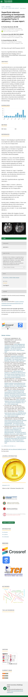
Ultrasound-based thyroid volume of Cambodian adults (15, 412)
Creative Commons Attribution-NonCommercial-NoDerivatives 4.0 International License (12, 303)
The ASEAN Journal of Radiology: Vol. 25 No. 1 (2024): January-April (14, 441)
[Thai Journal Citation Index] (13, 577)
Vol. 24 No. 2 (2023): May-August (10, 8)
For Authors (5, 534)
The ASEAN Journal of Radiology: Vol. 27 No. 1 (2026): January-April (14, 415)
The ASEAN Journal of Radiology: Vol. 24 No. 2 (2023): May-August (15, 385)
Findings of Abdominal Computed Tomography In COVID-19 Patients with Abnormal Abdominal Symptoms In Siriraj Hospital (15, 393)
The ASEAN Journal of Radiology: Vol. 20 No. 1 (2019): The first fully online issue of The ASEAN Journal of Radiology (14, 375)
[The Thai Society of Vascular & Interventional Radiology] (14, 516)
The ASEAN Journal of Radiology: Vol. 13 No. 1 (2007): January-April (14, 350)
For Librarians (5, 536)
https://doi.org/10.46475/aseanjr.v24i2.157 (14, 48)
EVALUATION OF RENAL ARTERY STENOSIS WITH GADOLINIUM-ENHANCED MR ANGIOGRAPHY (15, 422)
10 (12, 446)
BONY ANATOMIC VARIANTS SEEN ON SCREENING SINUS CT (15, 400)
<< (2, 446)
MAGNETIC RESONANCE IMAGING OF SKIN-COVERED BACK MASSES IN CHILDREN (15, 358)
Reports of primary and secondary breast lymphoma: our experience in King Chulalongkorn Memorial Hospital (14, 430)
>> (15, 446)
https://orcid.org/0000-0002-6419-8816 (10, 31)
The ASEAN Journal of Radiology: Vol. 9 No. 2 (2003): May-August (15, 424)
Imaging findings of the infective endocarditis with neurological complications (15, 438)
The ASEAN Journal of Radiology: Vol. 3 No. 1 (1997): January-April (14, 403)
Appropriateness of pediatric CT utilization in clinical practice (15, 371)
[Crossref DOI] (14, 554)
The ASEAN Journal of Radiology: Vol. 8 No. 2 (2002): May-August (15, 359)
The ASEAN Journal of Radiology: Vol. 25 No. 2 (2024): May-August (15, 395)
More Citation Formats (9, 267)
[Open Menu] (1, 1)
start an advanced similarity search (17, 449)
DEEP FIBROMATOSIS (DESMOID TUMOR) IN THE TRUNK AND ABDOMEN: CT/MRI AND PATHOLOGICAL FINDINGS (14, 346)
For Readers (5, 532)
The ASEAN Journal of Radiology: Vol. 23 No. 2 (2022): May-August (15, 433)
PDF (5, 238)
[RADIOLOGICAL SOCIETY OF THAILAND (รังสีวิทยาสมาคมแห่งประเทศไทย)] (14, 504)
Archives (8, 6)
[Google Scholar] (6, 563)
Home (2, 6)
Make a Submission (8, 522)
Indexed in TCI (6, 485)
